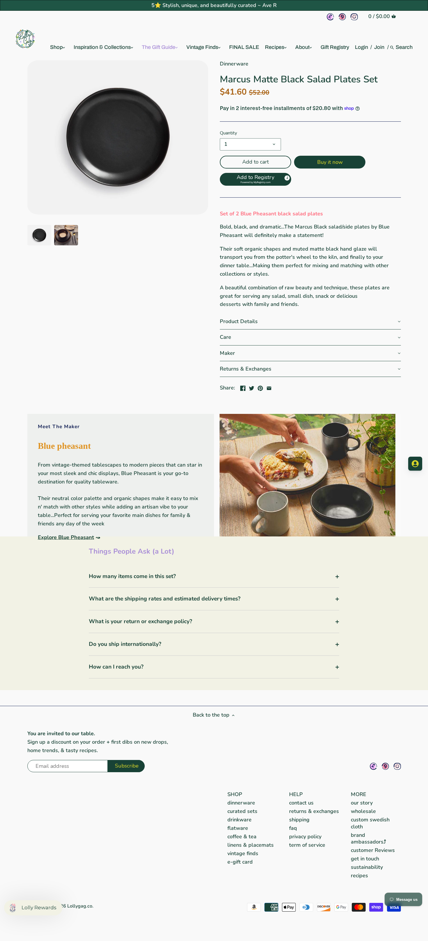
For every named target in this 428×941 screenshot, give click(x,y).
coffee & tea (242, 836)
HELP (296, 794)
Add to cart (255, 161)
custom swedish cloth (370, 823)
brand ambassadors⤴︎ (368, 838)
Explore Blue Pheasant (66, 537)
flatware (237, 828)
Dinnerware (234, 63)
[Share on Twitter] (251, 387)
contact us (301, 802)
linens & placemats (250, 844)
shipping (299, 819)
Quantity (228, 133)
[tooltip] (287, 178)
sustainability (367, 867)
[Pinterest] (342, 16)
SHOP (234, 794)
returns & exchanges (314, 811)
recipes (359, 875)
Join (379, 47)
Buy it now (330, 162)
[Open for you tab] (415, 464)
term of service (307, 844)
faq (293, 828)
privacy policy (305, 836)
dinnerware (241, 802)
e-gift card (240, 861)
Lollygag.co (79, 906)
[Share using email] (269, 387)
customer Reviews (373, 850)
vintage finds (242, 853)
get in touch (365, 858)
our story (362, 802)
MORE (358, 794)
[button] (255, 179)
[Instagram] (354, 16)
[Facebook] (330, 16)
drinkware (239, 819)
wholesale (363, 811)
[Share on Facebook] (242, 387)
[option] (39, 235)
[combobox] (404, 47)
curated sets (242, 811)
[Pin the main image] (260, 387)
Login (361, 47)
